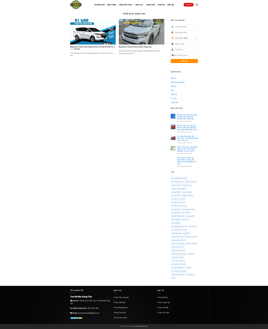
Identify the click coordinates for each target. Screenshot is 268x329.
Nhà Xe (173, 86)
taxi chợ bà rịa (176, 209)
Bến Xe (173, 78)
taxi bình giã (176, 195)
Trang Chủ (99, 5)
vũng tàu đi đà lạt (177, 257)
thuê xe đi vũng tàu (178, 243)
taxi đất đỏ (186, 233)
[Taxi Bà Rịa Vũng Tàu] (80, 4)
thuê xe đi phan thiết (178, 240)
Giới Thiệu (111, 5)
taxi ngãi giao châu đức (179, 226)
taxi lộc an (185, 219)
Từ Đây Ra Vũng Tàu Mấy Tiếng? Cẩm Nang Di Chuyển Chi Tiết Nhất (187, 117)
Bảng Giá (151, 5)
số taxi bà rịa (176, 185)
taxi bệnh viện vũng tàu (179, 206)
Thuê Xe (161, 5)
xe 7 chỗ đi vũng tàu (178, 261)
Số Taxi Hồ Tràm (120, 318)
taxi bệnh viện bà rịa (178, 202)
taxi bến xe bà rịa (187, 195)
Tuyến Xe (174, 102)
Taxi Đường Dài (121, 307)
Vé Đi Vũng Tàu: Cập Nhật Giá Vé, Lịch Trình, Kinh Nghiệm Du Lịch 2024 (187, 149)
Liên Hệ (170, 5)
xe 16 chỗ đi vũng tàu (179, 264)
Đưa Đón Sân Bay (178, 82)
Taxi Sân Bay (120, 302)
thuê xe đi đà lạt (191, 243)
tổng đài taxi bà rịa (178, 247)
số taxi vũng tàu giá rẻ (179, 188)
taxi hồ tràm (186, 212)
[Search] (197, 4)
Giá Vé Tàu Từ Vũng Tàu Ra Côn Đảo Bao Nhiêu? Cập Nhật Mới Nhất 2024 (187, 127)
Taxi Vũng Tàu (164, 302)
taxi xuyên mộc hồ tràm (179, 230)
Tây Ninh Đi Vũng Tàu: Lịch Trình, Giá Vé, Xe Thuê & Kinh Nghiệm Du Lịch (186, 161)
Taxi (172, 90)
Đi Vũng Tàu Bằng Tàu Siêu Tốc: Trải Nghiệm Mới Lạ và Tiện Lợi (187, 138)
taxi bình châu (187, 192)
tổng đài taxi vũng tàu (179, 254)
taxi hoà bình (176, 212)
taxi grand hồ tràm (189, 209)
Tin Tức (174, 98)
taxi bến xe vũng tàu (178, 199)
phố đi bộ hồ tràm (177, 182)
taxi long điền (176, 219)
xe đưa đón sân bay (178, 274)
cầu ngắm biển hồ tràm (179, 178)
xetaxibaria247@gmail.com (88, 313)
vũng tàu (191, 254)
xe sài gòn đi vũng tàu (179, 271)
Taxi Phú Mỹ (163, 307)
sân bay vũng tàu (190, 182)
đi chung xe (190, 274)
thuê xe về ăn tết (177, 236)
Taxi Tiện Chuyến (122, 297)
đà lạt (173, 278)
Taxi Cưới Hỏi (120, 313)
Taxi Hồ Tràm (164, 313)
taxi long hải (190, 216)
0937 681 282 (93, 308)
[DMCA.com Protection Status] (76, 318)
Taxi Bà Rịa (163, 297)
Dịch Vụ (139, 5)
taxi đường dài (176, 233)
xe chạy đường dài (178, 267)
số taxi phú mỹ (186, 185)
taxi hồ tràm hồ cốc (178, 216)
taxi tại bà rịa (193, 226)
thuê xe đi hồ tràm (191, 236)
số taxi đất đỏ (176, 192)
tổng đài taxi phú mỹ (178, 250)
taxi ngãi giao (176, 223)
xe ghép (188, 267)
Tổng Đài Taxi (125, 5)
